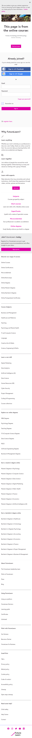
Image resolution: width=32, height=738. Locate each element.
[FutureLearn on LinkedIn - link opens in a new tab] (24, 728)
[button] (16, 188)
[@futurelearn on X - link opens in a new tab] (16, 728)
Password (5, 91)
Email (3, 83)
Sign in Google (16, 74)
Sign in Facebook (16, 69)
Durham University (16, 37)
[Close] (30, 2)
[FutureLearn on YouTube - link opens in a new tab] (20, 728)
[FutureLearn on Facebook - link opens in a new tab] (8, 728)
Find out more (16, 46)
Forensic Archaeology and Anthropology (16, 35)
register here (8, 121)
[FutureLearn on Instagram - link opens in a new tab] (12, 728)
